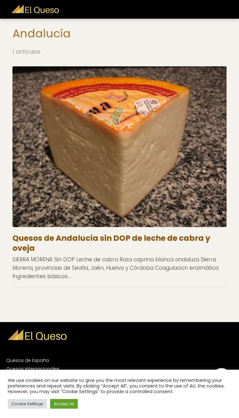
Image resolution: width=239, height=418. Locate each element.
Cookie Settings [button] (27, 404)
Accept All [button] (64, 404)
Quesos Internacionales (32, 369)
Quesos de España (27, 360)
